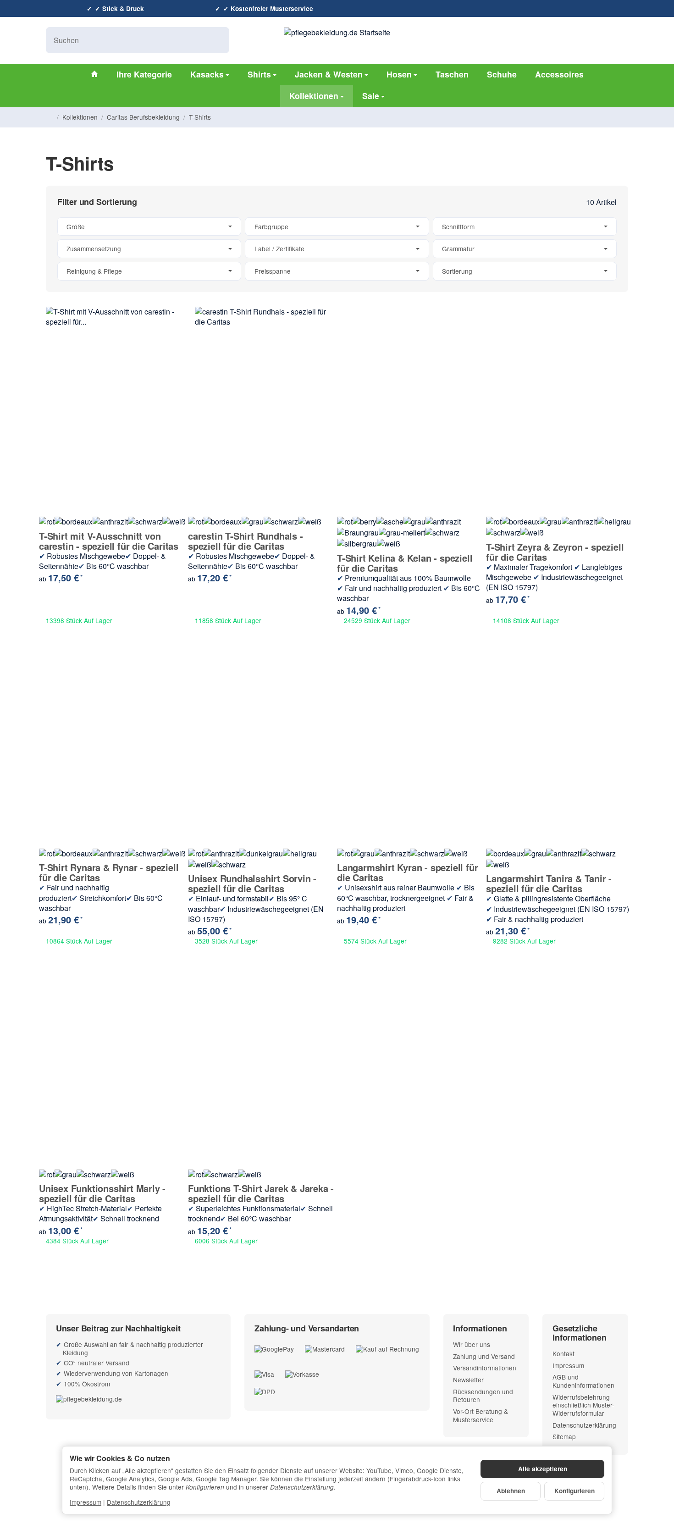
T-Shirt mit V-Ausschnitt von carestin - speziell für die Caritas (108, 541)
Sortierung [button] (457, 271)
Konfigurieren (574, 1490)
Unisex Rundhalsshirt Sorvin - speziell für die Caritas (252, 883)
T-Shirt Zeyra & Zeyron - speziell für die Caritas (555, 552)
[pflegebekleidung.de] (138, 1398)
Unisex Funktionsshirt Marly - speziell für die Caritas (102, 1193)
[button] (337, 248)
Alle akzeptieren (542, 1468)
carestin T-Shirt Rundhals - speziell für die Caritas (245, 541)
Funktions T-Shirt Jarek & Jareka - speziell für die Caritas (261, 1193)
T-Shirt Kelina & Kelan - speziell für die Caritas (404, 563)
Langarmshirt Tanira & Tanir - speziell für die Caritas (549, 883)
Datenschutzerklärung (139, 1502)
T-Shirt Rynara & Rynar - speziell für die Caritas (108, 872)
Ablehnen (511, 1490)
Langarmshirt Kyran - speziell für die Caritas (407, 872)
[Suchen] (217, 40)
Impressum (85, 1502)
